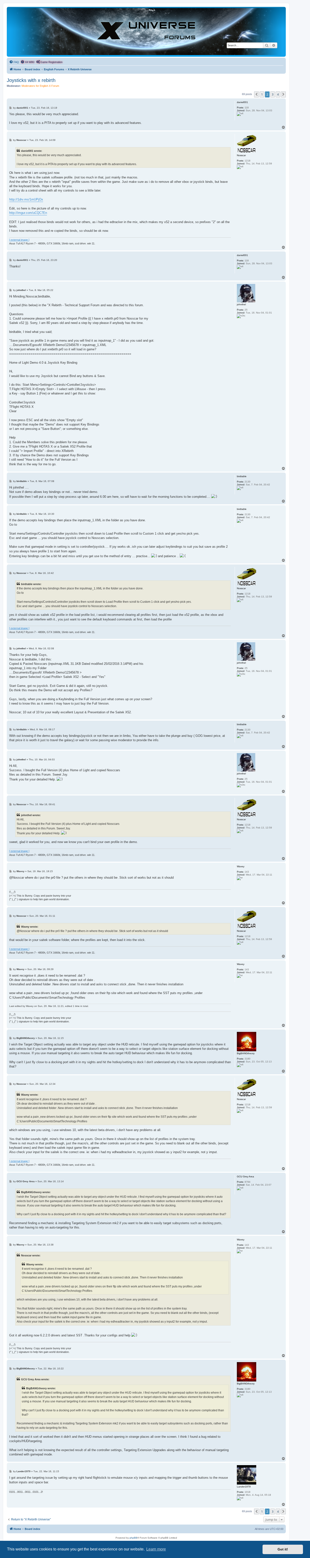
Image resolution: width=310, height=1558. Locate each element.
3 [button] (272, 94)
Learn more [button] (156, 1549)
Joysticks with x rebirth (31, 80)
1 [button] (262, 94)
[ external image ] (19, 239)
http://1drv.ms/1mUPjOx (26, 199)
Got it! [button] (283, 1549)
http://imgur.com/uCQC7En (28, 213)
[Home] (146, 31)
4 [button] (278, 94)
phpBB (133, 1537)
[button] (256, 94)
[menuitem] (14, 62)
